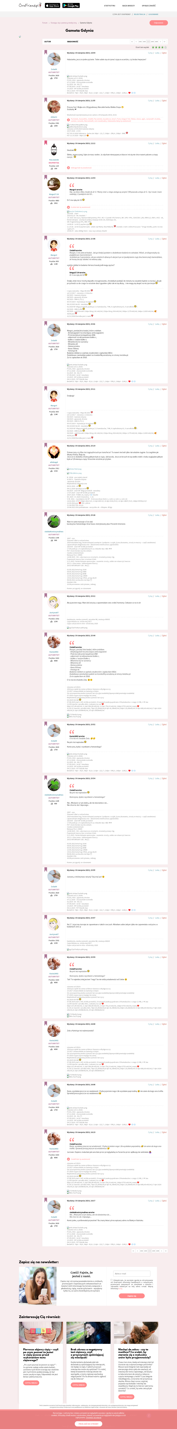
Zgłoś (164, 53)
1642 (140, 42)
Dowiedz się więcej (93, 1417)
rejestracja (139, 14)
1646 (156, 42)
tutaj (120, 1288)
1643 (144, 42)
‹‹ (132, 41)
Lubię (157, 53)
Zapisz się (132, 1296)
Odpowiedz (158, 23)
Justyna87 (54, 612)
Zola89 (54, 69)
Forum (44, 23)
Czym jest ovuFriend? (122, 14)
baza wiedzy (128, 5)
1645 (152, 42)
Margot (54, 255)
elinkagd (54, 462)
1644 (148, 42)
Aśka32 (54, 117)
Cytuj (150, 53)
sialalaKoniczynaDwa (54, 531)
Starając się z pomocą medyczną (64, 23)
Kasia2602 (53, 652)
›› (164, 41)
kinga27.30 (54, 194)
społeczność (149, 5)
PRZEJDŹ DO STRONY (88, 1424)
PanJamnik (54, 160)
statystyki (109, 5)
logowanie (153, 14)
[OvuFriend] (30, 7)
